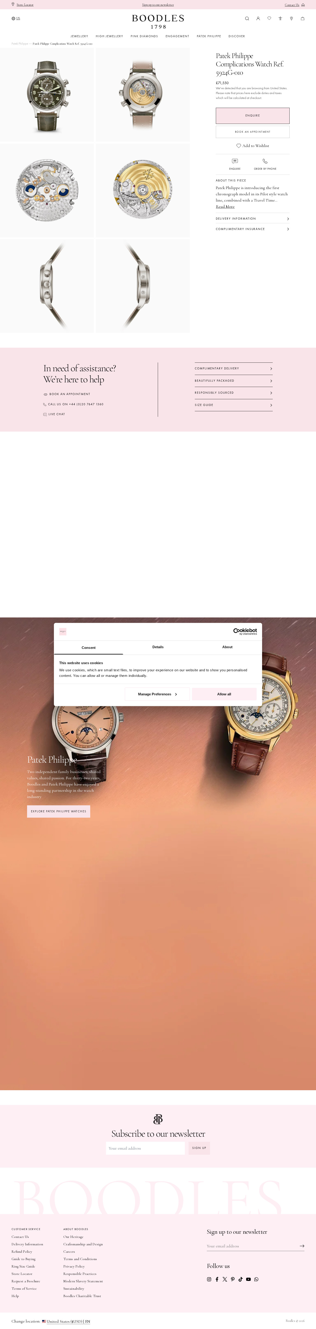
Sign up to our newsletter (158, 5)
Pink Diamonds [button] (144, 36)
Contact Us (20, 1236)
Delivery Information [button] (236, 219)
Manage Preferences (154, 694)
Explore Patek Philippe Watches (58, 811)
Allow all (224, 694)
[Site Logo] (158, 22)
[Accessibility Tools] (280, 18)
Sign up (199, 1148)
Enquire (252, 115)
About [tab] (227, 647)
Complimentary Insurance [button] (240, 229)
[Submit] (302, 1246)
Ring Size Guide (23, 1266)
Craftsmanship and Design (83, 1244)
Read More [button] (225, 206)
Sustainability (73, 1288)
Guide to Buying (23, 1259)
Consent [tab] (89, 648)
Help (15, 1296)
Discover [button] (237, 36)
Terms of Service (24, 1288)
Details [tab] (158, 647)
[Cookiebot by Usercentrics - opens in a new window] (237, 631)
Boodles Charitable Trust (82, 1296)
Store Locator (22, 1273)
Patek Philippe (20, 44)
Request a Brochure (26, 1281)
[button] (247, 18)
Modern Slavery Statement (83, 1281)
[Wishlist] (269, 18)
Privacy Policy (74, 1266)
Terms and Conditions (80, 1259)
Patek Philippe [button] (209, 36)
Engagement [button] (177, 36)
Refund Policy (22, 1251)
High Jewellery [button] (109, 36)
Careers (69, 1251)
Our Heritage (73, 1236)
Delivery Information (27, 1244)
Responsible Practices (79, 1273)
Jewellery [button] (79, 36)
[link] (209, 1279)
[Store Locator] (291, 18)
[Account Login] (258, 18)
